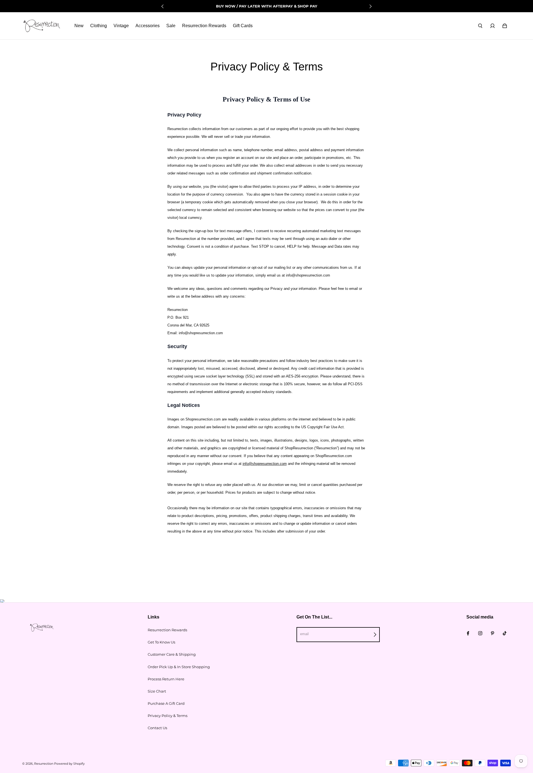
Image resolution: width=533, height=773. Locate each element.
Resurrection (43, 764)
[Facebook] (468, 633)
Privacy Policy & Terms (167, 715)
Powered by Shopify (69, 764)
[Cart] (505, 26)
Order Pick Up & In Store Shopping (179, 667)
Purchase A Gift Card (166, 703)
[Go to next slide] (370, 6)
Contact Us (157, 728)
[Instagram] (480, 633)
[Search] (480, 26)
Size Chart (157, 691)
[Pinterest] (492, 633)
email (304, 634)
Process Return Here (166, 679)
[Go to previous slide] (162, 6)
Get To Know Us (161, 642)
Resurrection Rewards (167, 630)
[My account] (492, 26)
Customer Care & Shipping (172, 654)
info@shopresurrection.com (265, 464)
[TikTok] (505, 633)
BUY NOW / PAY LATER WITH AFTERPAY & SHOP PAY (266, 6)
